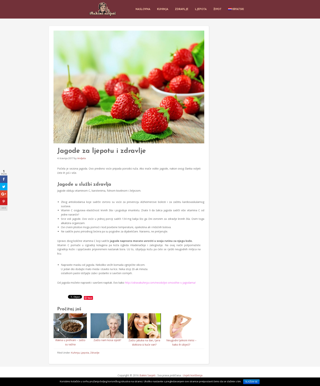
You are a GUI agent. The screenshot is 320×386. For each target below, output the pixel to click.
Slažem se (251, 381)
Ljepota (85, 352)
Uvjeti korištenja (192, 375)
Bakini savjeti (103, 9)
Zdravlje (94, 352)
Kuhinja (75, 352)
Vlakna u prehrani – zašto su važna (70, 342)
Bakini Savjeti (147, 375)
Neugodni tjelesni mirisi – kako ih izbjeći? (181, 342)
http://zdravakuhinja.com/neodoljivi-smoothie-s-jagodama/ (160, 282)
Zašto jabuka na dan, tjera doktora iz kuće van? (144, 342)
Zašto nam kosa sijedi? (107, 340)
